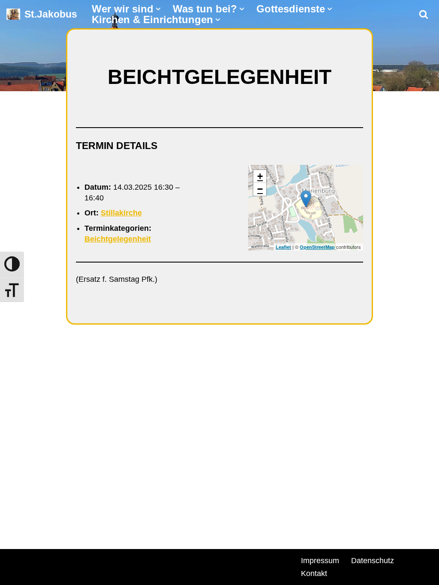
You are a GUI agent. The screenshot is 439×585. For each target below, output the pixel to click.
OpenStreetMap (317, 247)
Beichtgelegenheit (117, 239)
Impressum (320, 560)
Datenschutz (372, 560)
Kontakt (314, 573)
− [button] (260, 189)
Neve (15, 559)
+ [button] (260, 176)
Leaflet (283, 247)
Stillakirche (121, 213)
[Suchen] (423, 14)
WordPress (104, 559)
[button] (158, 9)
